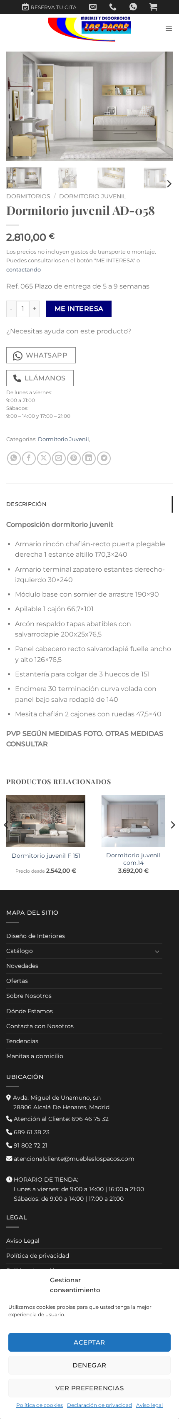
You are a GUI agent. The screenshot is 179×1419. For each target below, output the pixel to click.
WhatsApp (47, 355)
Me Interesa (79, 309)
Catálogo (19, 951)
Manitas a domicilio (34, 1056)
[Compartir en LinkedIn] (89, 458)
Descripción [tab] (26, 504)
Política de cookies (39, 1405)
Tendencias (22, 1041)
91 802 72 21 (29, 1145)
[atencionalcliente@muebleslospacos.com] (93, 7)
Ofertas (17, 981)
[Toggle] (157, 951)
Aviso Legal (23, 1240)
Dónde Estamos (29, 1011)
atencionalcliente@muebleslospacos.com (73, 1158)
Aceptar (89, 1342)
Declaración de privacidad (99, 1405)
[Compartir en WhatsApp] (14, 458)
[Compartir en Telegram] (104, 458)
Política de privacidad (37, 1255)
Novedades (22, 966)
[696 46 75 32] (113, 7)
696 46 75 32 (60, 1119)
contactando (23, 269)
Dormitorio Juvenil (92, 196)
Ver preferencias (89, 1388)
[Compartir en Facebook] (29, 458)
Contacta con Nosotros (40, 1026)
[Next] (159, 106)
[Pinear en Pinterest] (74, 458)
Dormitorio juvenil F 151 (46, 855)
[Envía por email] (59, 458)
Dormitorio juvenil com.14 (133, 859)
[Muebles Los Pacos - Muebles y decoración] (89, 29)
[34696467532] (133, 7)
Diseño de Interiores (35, 936)
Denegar (89, 1365)
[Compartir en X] (44, 458)
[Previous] (19, 106)
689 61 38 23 (31, 1132)
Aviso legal (149, 1405)
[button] (153, 7)
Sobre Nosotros (29, 995)
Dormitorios (28, 196)
